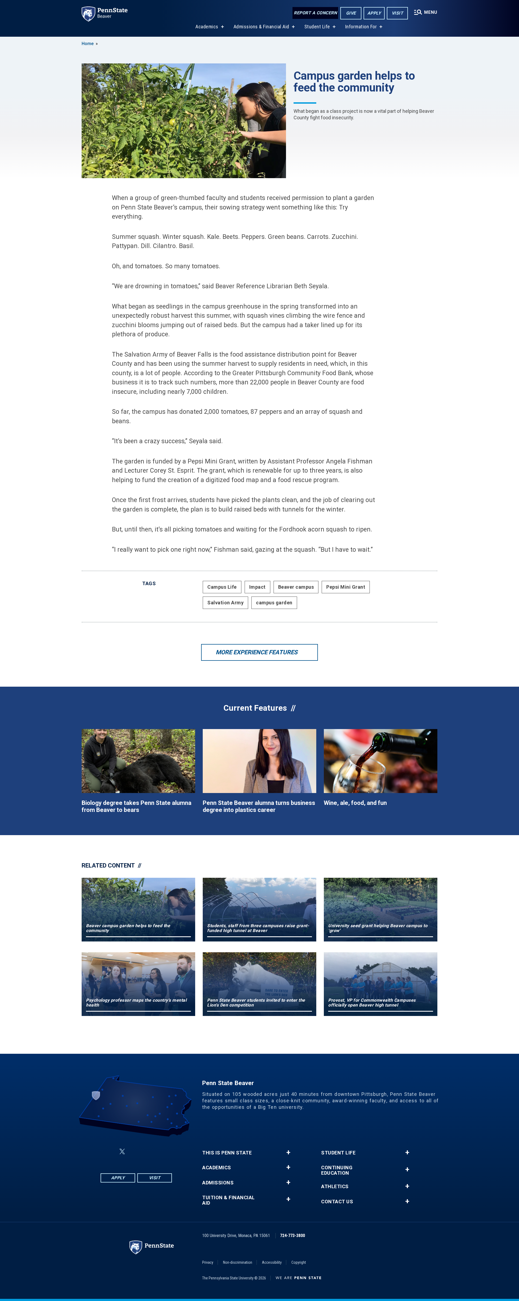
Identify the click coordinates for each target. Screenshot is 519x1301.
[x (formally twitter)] (122, 1151)
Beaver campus (296, 587)
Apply (374, 13)
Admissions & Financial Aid (261, 26)
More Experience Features (257, 652)
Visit (397, 13)
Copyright (298, 1262)
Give (351, 13)
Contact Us (337, 1201)
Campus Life (222, 587)
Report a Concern (315, 12)
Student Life (317, 26)
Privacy (207, 1262)
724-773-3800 (292, 1235)
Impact (257, 587)
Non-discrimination (237, 1262)
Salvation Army (225, 602)
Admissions (218, 1182)
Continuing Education (336, 1170)
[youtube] (149, 1151)
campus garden (274, 602)
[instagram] (163, 1151)
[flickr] (135, 1151)
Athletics (335, 1186)
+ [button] (288, 1152)
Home (88, 43)
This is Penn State (227, 1153)
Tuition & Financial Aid (228, 1200)
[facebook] (109, 1151)
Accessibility (272, 1262)
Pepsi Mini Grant (345, 587)
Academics (206, 26)
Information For (361, 26)
